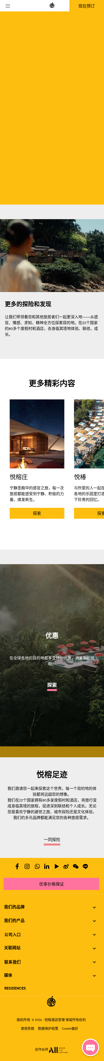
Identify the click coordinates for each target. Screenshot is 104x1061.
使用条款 (27, 1028)
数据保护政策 (48, 1028)
